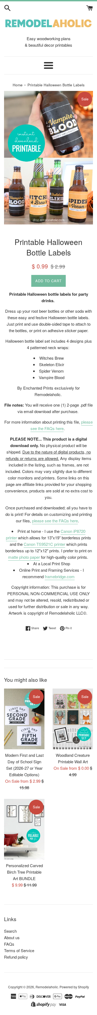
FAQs (9, 944)
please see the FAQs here (61, 425)
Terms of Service (19, 950)
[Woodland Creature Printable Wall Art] (73, 719)
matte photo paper (24, 557)
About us (12, 937)
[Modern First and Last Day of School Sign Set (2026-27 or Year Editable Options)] (24, 719)
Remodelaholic (47, 987)
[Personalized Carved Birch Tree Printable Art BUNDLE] (24, 829)
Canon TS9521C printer (44, 544)
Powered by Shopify (74, 987)
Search (10, 931)
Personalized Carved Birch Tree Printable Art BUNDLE (24, 872)
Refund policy (16, 957)
